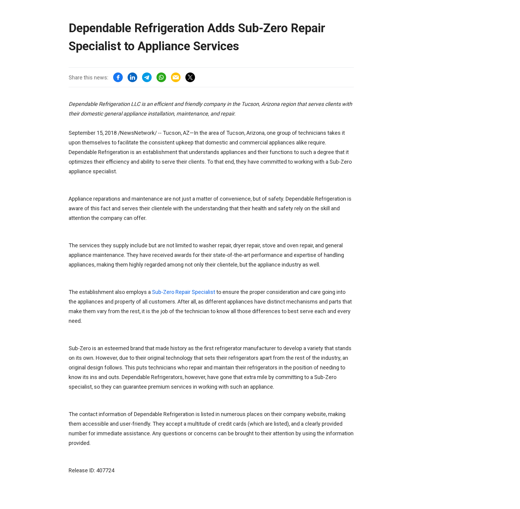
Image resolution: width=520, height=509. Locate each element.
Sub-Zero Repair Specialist (183, 292)
